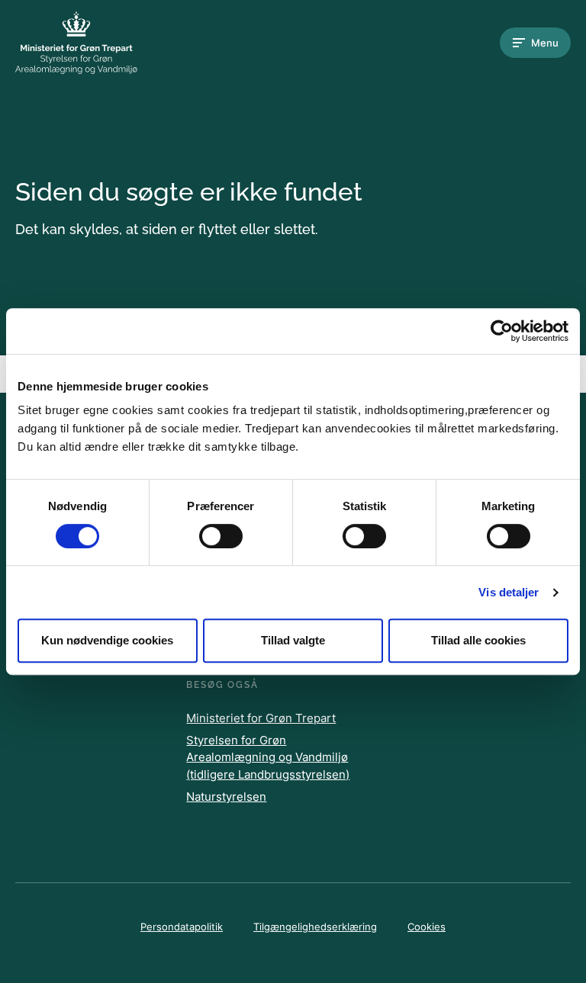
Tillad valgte (293, 640)
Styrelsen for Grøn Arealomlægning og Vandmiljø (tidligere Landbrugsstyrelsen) (267, 757)
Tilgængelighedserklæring (315, 926)
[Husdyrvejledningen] (76, 42)
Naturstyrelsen (226, 796)
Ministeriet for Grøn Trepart (261, 718)
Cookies (426, 926)
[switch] (221, 536)
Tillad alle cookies (478, 640)
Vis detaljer (508, 592)
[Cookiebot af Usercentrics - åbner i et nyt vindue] (501, 331)
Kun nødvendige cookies (107, 640)
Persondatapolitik (181, 926)
